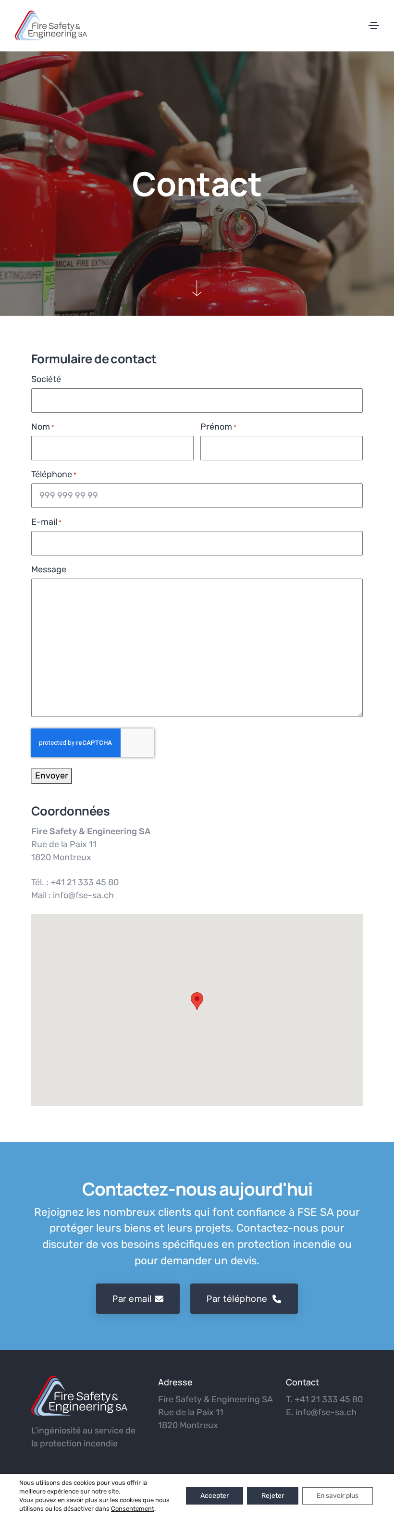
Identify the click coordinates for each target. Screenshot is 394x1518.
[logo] (79, 1396)
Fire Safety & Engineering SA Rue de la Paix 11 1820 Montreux (215, 1412)
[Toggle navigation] (374, 25)
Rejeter (272, 1496)
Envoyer (51, 775)
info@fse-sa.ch (326, 1412)
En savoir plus (337, 1496)
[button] (197, 1001)
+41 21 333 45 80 (329, 1399)
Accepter (214, 1496)
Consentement (132, 1508)
